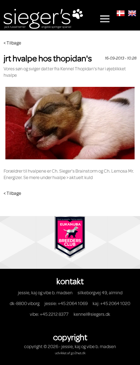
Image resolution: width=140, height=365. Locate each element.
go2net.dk (78, 352)
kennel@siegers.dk (92, 314)
